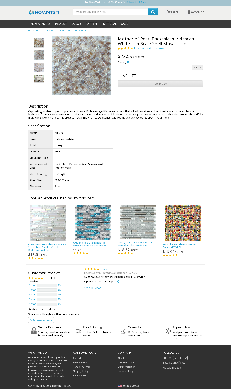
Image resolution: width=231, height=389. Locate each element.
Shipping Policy (80, 371)
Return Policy (79, 375)
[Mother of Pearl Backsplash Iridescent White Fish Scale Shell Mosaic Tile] (81, 65)
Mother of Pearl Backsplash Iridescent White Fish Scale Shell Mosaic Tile (60, 30)
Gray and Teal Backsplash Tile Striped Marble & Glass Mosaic (89, 244)
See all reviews (93, 288)
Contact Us (78, 357)
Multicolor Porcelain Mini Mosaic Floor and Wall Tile (180, 246)
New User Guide (126, 362)
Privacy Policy (80, 362)
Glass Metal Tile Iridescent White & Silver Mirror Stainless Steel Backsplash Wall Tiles (47, 247)
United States (130, 386)
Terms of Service (81, 366)
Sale (124, 23)
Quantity (122, 62)
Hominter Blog (125, 371)
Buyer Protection (126, 366)
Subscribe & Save (136, 2)
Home (29, 30)
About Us (122, 357)
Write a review (155, 48)
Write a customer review (41, 320)
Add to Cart (160, 83)
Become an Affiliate (174, 362)
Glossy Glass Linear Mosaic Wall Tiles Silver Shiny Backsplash (135, 244)
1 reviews (139, 48)
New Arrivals (40, 23)
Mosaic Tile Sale (172, 367)
